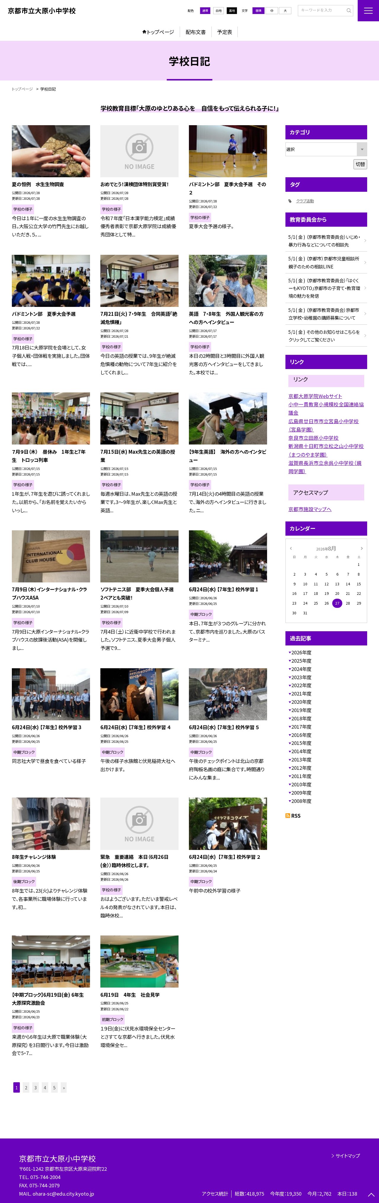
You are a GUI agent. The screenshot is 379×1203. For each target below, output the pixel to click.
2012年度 (301, 767)
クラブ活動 (305, 201)
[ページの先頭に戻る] (371, 1195)
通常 (205, 10)
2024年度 (301, 668)
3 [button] (35, 1087)
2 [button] (26, 1087)
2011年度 (301, 776)
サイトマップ (347, 1155)
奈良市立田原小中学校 (313, 437)
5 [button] (54, 1087)
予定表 (224, 32)
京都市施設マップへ (310, 509)
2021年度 (301, 693)
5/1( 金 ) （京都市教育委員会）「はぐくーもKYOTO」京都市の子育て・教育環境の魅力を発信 (324, 288)
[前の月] (291, 548)
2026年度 (301, 652)
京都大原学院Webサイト (315, 396)
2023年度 (301, 677)
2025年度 (301, 660)
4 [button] (45, 1087)
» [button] (64, 1087)
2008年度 (301, 800)
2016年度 (301, 734)
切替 (360, 164)
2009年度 (301, 792)
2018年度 (301, 718)
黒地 (232, 10)
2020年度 (301, 701)
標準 (258, 10)
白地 (218, 10)
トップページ (160, 32)
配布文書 (196, 32)
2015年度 (301, 742)
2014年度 (301, 751)
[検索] (348, 10)
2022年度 (301, 685)
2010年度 (301, 784)
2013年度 (301, 759)
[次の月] (362, 548)
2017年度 (301, 726)
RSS (296, 815)
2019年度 (301, 710)
